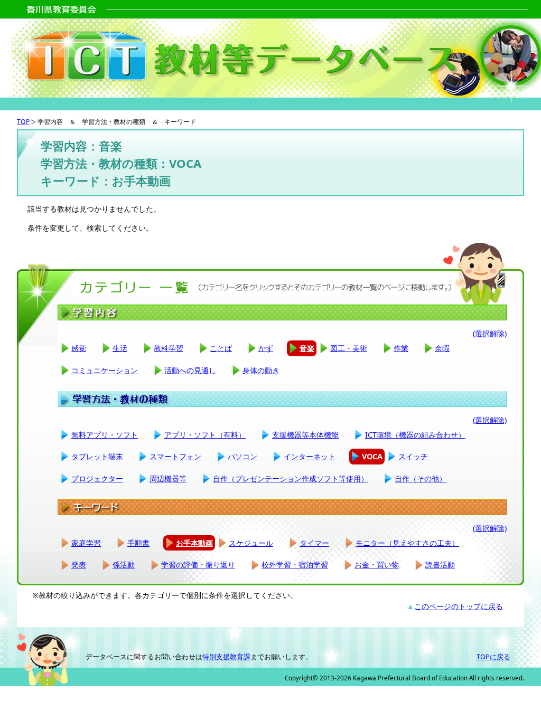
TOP (23, 121)
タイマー (314, 543)
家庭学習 (86, 543)
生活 (120, 348)
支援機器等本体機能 (305, 435)
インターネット (309, 456)
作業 (401, 348)
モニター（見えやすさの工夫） (407, 543)
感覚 (78, 348)
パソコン (242, 456)
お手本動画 (194, 543)
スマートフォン (175, 456)
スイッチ (413, 456)
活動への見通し (190, 370)
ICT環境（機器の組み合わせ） (415, 435)
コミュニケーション (104, 370)
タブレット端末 (97, 456)
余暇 (442, 348)
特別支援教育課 (226, 656)
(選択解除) (490, 333)
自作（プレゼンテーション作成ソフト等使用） (290, 478)
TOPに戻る (493, 656)
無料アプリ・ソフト (104, 435)
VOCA (372, 456)
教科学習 (168, 348)
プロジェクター (97, 478)
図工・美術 (348, 348)
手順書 (138, 543)
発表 (78, 564)
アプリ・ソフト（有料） (205, 435)
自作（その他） (420, 478)
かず (265, 348)
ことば (221, 348)
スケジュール (251, 543)
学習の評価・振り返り (198, 564)
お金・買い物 (377, 564)
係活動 (124, 564)
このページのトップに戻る (458, 606)
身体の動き (260, 370)
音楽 (307, 348)
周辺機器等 (168, 478)
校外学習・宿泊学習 (295, 564)
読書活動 (440, 564)
